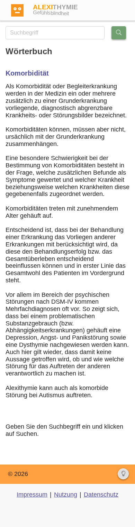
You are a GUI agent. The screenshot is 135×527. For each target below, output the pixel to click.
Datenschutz (101, 494)
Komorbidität (27, 73)
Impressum (32, 494)
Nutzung (65, 494)
